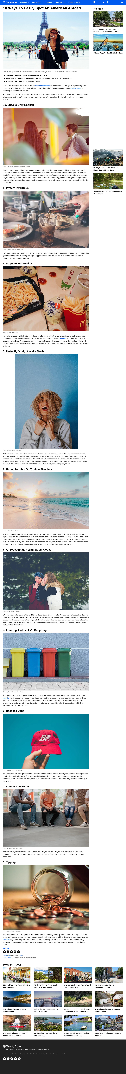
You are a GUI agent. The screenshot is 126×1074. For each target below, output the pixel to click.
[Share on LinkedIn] (18, 951)
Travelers (63, 338)
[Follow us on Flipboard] (4, 1058)
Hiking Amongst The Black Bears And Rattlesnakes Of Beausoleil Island (77, 1011)
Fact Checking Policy (39, 1054)
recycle (6, 698)
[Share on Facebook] (8, 951)
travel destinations (42, 86)
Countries (36, 2)
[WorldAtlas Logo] (10, 2)
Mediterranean (75, 88)
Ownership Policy (62, 1054)
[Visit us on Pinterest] (15, 1058)
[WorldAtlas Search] (122, 2)
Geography (48, 2)
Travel (21, 955)
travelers (6, 940)
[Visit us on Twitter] (11, 1058)
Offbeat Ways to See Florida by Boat (107, 53)
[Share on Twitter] (11, 951)
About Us (29, 1054)
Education (60, 2)
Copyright (23, 1054)
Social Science (74, 2)
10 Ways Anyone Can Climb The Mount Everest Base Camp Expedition (106, 170)
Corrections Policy (51, 1054)
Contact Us (10, 1054)
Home (5, 1054)
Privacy (17, 1054)
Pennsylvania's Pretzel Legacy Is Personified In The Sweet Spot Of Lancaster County (106, 31)
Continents (24, 2)
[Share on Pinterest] (15, 951)
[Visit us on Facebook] (8, 1058)
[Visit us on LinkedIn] (19, 1058)
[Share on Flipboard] (4, 951)
